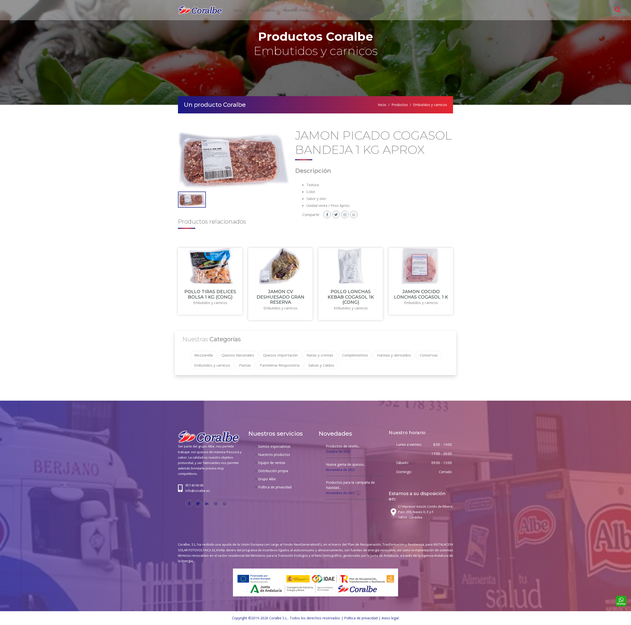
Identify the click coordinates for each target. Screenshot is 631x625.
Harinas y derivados (394, 355)
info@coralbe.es (197, 490)
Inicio (238, 10)
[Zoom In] (233, 159)
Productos (399, 104)
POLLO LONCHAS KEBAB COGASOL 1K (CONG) (351, 297)
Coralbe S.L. (278, 618)
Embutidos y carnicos (430, 104)
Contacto (356, 10)
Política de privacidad (275, 487)
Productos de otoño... (343, 446)
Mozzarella (203, 355)
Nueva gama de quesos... (346, 464)
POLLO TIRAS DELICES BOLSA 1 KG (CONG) (210, 294)
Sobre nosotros (263, 10)
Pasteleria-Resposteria (279, 365)
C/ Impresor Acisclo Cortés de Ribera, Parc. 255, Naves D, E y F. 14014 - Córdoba (425, 511)
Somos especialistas (274, 446)
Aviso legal (390, 618)
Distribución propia (273, 470)
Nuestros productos (299, 10)
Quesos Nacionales (238, 355)
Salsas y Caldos (321, 365)
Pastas (245, 365)
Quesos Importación (280, 355)
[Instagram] (345, 214)
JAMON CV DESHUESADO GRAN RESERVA (280, 297)
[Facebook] (327, 214)
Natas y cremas (320, 355)
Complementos (355, 355)
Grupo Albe (332, 10)
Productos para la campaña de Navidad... (350, 485)
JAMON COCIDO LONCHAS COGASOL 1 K (421, 294)
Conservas (429, 355)
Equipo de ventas (271, 462)
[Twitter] (336, 214)
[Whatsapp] (353, 214)
